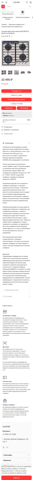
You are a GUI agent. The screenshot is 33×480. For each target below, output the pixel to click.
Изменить (11, 115)
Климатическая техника (8, 18)
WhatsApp (23, 108)
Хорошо (16, 478)
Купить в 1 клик (16, 95)
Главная (4, 24)
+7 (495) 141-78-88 (16, 104)
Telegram (8, 108)
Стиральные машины (23, 17)
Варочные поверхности (16, 24)
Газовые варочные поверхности (11, 26)
